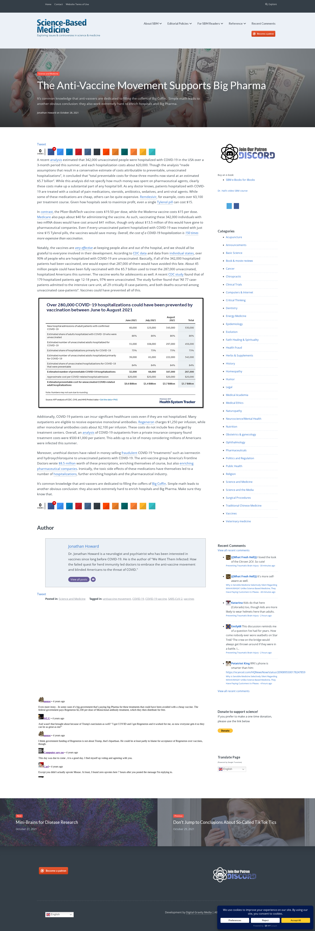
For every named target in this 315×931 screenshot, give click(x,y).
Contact (58, 4)
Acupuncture (234, 237)
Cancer (230, 268)
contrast (47, 212)
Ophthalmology (235, 442)
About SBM (151, 23)
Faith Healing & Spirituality (242, 340)
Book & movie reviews (239, 261)
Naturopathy (234, 411)
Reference (236, 23)
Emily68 (236, 626)
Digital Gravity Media (199, 912)
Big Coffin (159, 483)
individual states (181, 253)
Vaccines (231, 513)
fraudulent (129, 453)
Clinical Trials (234, 284)
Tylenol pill (165, 202)
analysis (56, 160)
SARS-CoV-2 (175, 599)
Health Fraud (234, 347)
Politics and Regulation (240, 458)
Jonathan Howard (46, 112)
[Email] (93, 579)
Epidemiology (234, 324)
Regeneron (146, 422)
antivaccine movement (117, 599)
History (230, 363)
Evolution (232, 332)
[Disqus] (121, 651)
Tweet (41, 144)
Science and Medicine (48, 73)
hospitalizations (65, 474)
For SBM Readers (208, 23)
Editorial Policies (178, 23)
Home (48, 4)
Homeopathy (234, 371)
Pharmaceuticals (236, 450)
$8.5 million (67, 463)
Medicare (44, 217)
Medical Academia (237, 395)
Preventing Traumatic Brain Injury (242, 565)
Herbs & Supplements (239, 355)
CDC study (176, 274)
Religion (231, 474)
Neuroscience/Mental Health (243, 419)
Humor (230, 379)
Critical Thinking (236, 300)
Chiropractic (233, 276)
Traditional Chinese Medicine (244, 505)
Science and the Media (240, 490)
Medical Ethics (234, 403)
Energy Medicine (236, 316)
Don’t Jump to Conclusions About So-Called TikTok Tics (224, 822)
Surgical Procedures (238, 498)
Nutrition (231, 426)
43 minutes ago (268, 591)
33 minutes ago (267, 565)
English (227, 769)
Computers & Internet (239, 292)
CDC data (140, 253)
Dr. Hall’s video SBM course (233, 190)
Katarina (237, 603)
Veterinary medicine (238, 521)
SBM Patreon (266, 34)
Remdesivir (148, 197)
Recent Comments (263, 23)
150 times (191, 233)
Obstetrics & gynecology (241, 434)
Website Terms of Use (77, 4)
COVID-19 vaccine (156, 599)
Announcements (236, 245)
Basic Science (234, 253)
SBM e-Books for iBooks (240, 180)
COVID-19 (138, 599)
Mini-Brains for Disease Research (47, 822)
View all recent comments (234, 550)
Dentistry (231, 308)
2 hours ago (266, 615)
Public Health (234, 466)
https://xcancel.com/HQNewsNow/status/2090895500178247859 (265, 672)
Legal (229, 387)
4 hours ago (266, 683)
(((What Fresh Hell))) (244, 557)
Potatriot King (240, 663)
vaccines (189, 599)
